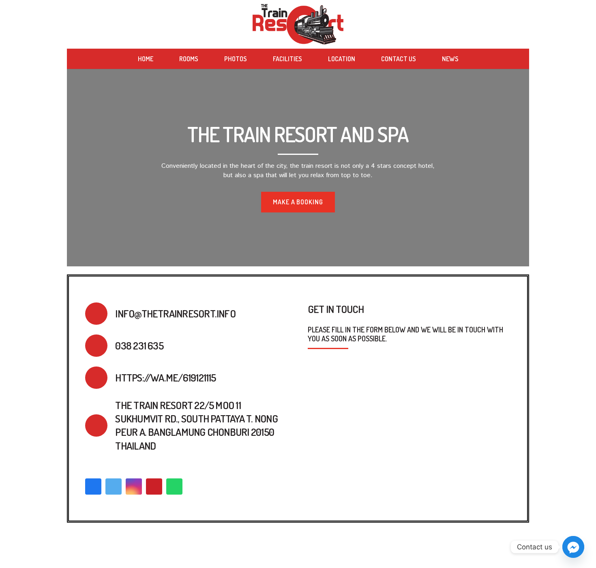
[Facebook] (93, 486)
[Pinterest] (154, 486)
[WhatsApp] (174, 486)
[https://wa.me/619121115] (100, 378)
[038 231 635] (100, 345)
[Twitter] (113, 486)
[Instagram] (134, 486)
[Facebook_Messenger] (573, 547)
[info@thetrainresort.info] (100, 313)
